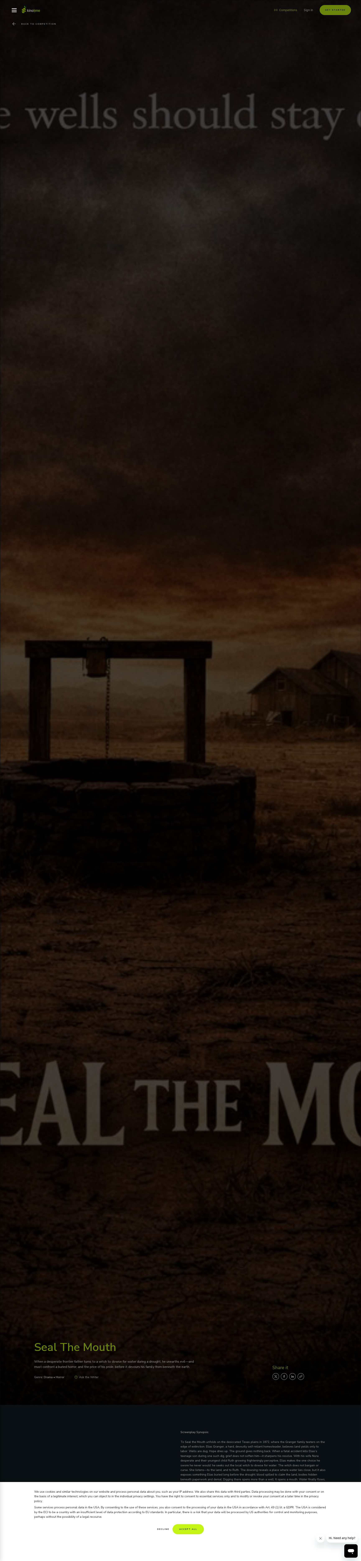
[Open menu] (14, 10)
